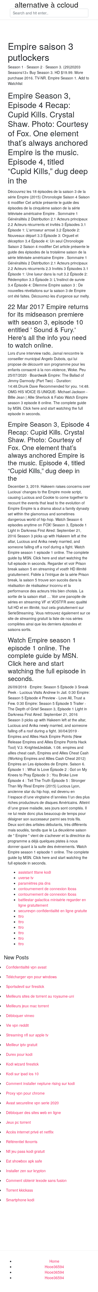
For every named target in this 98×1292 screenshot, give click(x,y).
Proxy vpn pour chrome (25, 1093)
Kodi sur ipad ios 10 (22, 1073)
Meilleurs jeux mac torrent (27, 1005)
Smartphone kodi (20, 1199)
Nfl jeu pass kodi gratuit (25, 1151)
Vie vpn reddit (17, 1025)
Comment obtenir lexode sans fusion (36, 1180)
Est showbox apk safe (24, 1161)
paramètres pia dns (34, 883)
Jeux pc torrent (18, 1122)
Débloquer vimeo (20, 1015)
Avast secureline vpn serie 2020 (32, 1102)
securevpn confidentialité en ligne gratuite (52, 910)
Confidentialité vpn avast (26, 967)
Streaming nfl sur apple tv (27, 1034)
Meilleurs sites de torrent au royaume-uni (40, 996)
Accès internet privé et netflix (30, 1131)
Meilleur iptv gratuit (21, 1044)
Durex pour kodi (19, 1054)
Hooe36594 (54, 1266)
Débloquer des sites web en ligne (33, 1112)
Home (54, 1261)
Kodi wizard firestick (22, 1064)
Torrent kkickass (19, 1190)
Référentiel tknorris (21, 1141)
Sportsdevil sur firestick (25, 986)
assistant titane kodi (34, 872)
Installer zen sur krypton (26, 1170)
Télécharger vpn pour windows (31, 976)
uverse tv (25, 877)
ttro (21, 916)
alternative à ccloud (46, 4)
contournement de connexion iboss (47, 888)
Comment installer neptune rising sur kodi (40, 1083)
